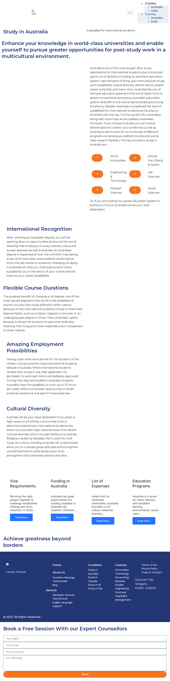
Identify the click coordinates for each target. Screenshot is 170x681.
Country (150, 3)
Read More (21, 517)
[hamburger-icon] (130, 12)
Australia (157, 7)
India (154, 10)
